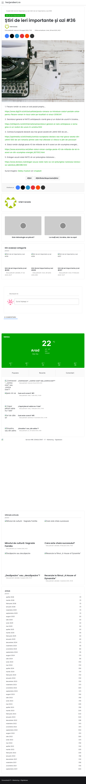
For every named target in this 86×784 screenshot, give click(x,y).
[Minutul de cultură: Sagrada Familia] (23, 530)
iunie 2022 (9, 740)
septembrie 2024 (12, 652)
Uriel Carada (13, 26)
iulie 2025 (9, 620)
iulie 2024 (9, 658)
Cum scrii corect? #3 (26, 393)
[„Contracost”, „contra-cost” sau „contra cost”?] (10, 385)
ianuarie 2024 (10, 678)
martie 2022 (10, 749)
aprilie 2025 (10, 629)
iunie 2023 (9, 701)
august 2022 (10, 733)
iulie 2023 (9, 697)
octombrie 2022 (11, 727)
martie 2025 (10, 633)
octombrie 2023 (11, 688)
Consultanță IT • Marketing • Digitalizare (15, 780)
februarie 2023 (11, 714)
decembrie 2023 (11, 681)
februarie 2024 (11, 675)
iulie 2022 (9, 736)
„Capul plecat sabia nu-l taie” (29, 406)
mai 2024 (9, 665)
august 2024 (10, 655)
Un (35, 171)
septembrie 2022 (12, 730)
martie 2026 (10, 600)
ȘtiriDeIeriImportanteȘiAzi (47, 178)
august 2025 (10, 616)
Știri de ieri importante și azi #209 (16, 269)
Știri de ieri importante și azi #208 (42, 269)
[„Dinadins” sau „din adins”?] (10, 430)
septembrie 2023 (12, 691)
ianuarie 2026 (10, 607)
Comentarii (70, 373)
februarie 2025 (11, 636)
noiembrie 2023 (11, 684)
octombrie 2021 (11, 766)
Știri (30, 178)
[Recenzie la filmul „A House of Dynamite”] (63, 562)
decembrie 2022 (11, 720)
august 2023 (10, 694)
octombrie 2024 (11, 649)
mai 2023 (9, 704)
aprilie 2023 (10, 707)
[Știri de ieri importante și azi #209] (16, 259)
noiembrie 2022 (11, 723)
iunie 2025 (9, 623)
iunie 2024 (9, 662)
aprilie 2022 (10, 746)
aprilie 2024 (10, 668)
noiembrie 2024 (11, 645)
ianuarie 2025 (10, 639)
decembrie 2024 (11, 642)
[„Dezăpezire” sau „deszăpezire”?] (23, 562)
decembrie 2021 (11, 759)
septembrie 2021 (11, 769)
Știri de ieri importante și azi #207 (68, 269)
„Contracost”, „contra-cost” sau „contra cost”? (36, 381)
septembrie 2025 (12, 613)
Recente (42, 373)
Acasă (8, 11)
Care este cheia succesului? (60, 543)
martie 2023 (10, 710)
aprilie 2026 (10, 597)
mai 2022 (9, 743)
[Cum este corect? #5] (10, 420)
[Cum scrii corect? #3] (10, 398)
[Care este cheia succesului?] (63, 530)
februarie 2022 (11, 753)
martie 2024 (10, 671)
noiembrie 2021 (11, 762)
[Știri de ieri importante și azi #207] (69, 259)
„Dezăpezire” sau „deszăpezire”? (22, 575)
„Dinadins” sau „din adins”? (28, 428)
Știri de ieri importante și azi (20, 11)
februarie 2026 (11, 603)
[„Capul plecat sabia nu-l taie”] (10, 409)
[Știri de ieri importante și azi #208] (43, 259)
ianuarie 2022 (10, 756)
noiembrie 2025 (11, 610)
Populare (15, 373)
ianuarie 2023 (10, 717)
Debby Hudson (24, 171)
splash (39, 171)
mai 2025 (9, 626)
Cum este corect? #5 (26, 415)
